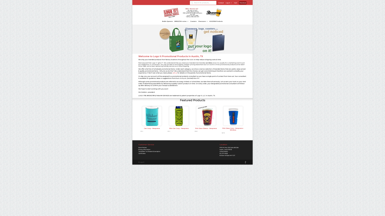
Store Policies (142, 147)
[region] (192, 40)
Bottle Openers (167, 21)
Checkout (242, 3)
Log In (228, 3)
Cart (235, 3)
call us (175, 73)
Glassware (202, 21)
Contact (221, 3)
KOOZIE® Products (216, 21)
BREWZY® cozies (180, 21)
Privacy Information (144, 149)
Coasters (193, 21)
